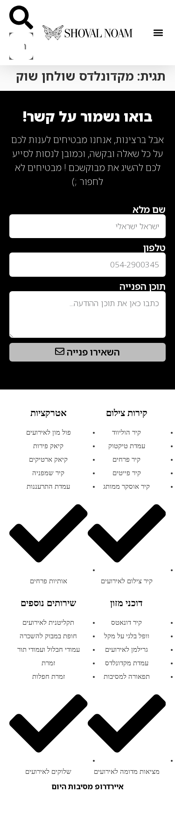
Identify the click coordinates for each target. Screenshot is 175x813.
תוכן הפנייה (142, 286)
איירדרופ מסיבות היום (87, 786)
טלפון (154, 248)
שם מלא (149, 209)
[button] (158, 33)
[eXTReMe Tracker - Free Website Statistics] (156, 196)
